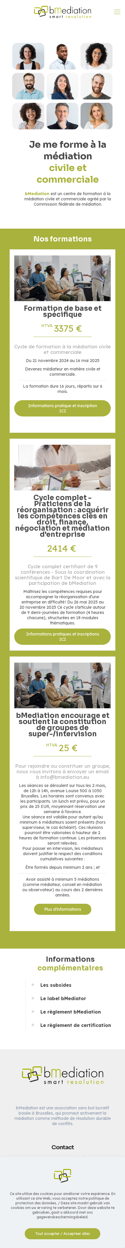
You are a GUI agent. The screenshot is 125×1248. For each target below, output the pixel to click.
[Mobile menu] (117, 12)
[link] (70, 985)
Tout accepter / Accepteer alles (62, 1233)
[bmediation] (62, 11)
